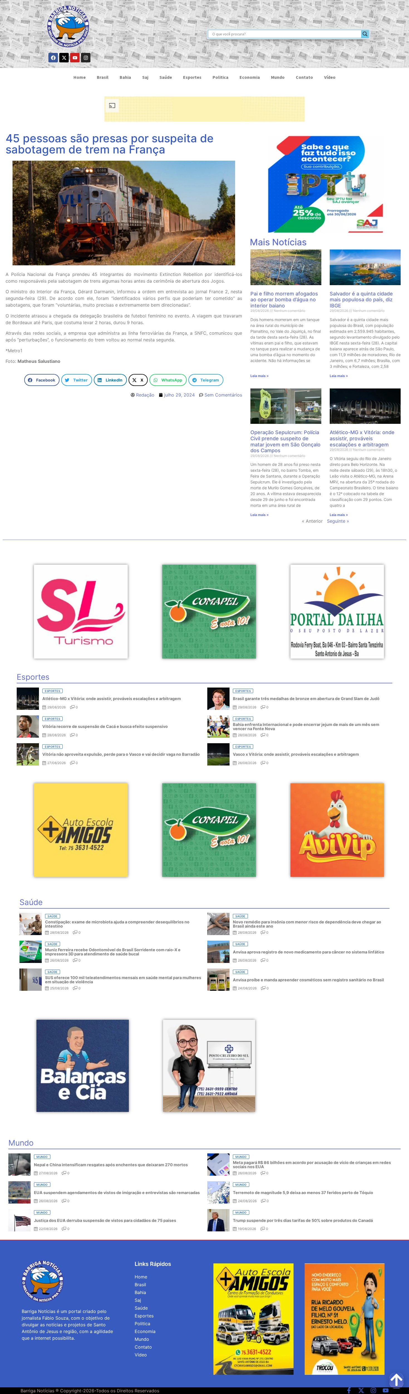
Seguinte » (338, 521)
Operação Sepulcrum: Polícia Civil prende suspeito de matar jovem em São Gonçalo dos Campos (285, 441)
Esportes (192, 77)
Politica (220, 77)
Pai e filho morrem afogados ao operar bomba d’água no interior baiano (284, 300)
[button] (42, 380)
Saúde (165, 77)
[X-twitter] (64, 57)
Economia (250, 77)
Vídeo (330, 77)
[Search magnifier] (365, 34)
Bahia (125, 77)
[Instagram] (85, 57)
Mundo (278, 77)
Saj (145, 77)
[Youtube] (75, 57)
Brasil (103, 77)
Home (79, 77)
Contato (304, 77)
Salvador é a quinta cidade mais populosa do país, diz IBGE (361, 300)
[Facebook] (53, 57)
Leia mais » (259, 376)
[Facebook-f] (349, 1390)
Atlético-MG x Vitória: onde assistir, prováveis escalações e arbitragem (362, 438)
